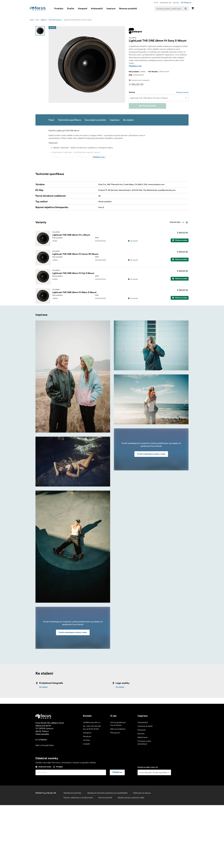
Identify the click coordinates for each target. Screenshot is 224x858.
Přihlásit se (187, 3)
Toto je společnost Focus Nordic (118, 723)
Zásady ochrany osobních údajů (131, 797)
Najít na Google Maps (44, 745)
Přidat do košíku (149, 106)
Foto (37, 20)
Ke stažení (43, 687)
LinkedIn (86, 744)
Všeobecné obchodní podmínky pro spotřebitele (107, 793)
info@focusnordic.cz (91, 722)
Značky (70, 9)
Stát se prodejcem (117, 729)
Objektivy (44, 20)
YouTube (86, 740)
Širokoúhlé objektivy (55, 20)
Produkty (58, 9)
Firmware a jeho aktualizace (144, 742)
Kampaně (82, 9)
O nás (156, 3)
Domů (32, 20)
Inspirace (111, 9)
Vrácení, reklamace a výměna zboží (78, 797)
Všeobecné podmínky (72, 793)
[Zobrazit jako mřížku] (183, 222)
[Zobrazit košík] (192, 8)
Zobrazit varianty (182, 92)
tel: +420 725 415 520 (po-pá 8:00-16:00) (92, 727)
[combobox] (172, 8)
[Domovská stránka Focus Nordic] (38, 8)
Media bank (142, 737)
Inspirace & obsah (145, 726)
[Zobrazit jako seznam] (187, 222)
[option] (40, 30)
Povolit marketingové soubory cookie (73, 632)
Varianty (132, 92)
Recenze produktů (128, 9)
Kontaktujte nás (165, 3)
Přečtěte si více (135, 66)
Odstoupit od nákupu (142, 793)
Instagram (87, 733)
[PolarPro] (135, 31)
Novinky (176, 3)
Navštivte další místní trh (148, 767)
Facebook (87, 736)
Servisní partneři (105, 797)
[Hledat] (186, 8)
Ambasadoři (97, 9)
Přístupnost (115, 733)
